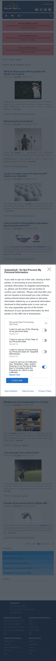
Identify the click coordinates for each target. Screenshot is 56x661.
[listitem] (28, 323)
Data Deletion (11, 391)
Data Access (28, 391)
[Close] (50, 270)
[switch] (44, 330)
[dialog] (28, 330)
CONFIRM (17, 380)
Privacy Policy (44, 391)
